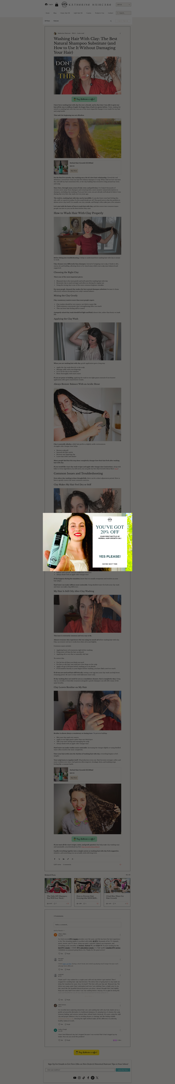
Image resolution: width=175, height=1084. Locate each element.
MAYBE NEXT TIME (109, 564)
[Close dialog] (130, 515)
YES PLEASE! (110, 556)
